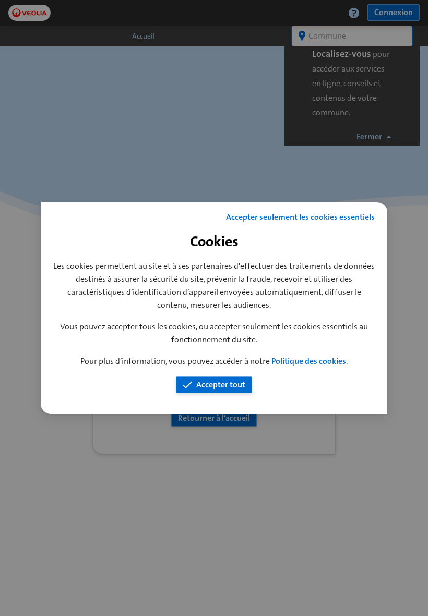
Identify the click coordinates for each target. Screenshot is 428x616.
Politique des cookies (308, 361)
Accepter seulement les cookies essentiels (300, 216)
